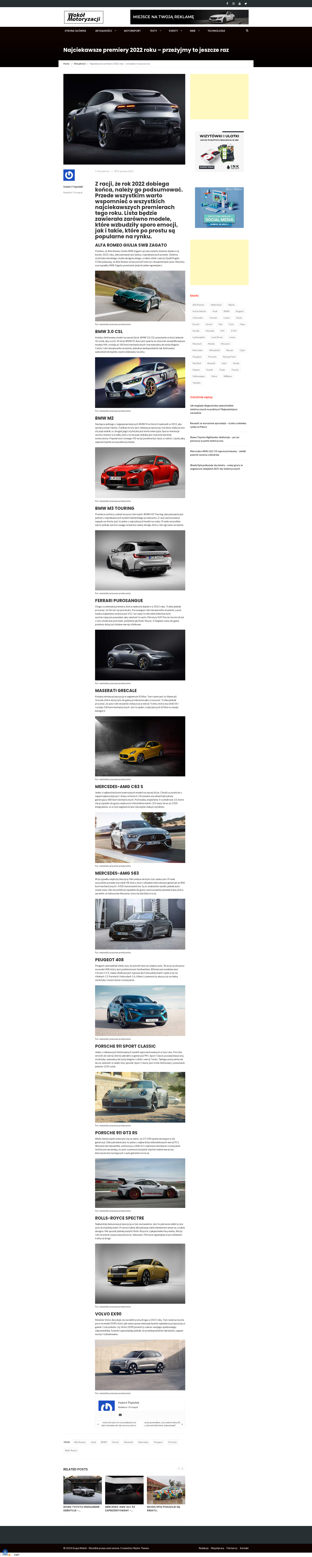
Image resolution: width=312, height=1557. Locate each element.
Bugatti (240, 311)
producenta (125, 324)
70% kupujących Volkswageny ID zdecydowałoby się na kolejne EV (118, 1424)
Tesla (222, 369)
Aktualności (103, 30)
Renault (211, 363)
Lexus (232, 337)
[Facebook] (227, 3)
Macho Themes (141, 1548)
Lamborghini (199, 337)
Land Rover (217, 337)
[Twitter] (246, 3)
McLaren (225, 343)
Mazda (211, 343)
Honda (196, 330)
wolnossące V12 (123, 613)
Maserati (128, 1442)
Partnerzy (232, 1548)
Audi (93, 1442)
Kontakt (244, 1548)
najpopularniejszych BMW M (132, 424)
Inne (192, 30)
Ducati (196, 324)
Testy (153, 30)
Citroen (213, 317)
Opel (242, 350)
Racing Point (229, 356)
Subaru (196, 369)
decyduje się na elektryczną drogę (130, 1319)
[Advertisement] (219, 96)
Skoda (236, 363)
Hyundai (210, 330)
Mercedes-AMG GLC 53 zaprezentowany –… (78, 1508)
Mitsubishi (214, 350)
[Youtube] (239, 3)
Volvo (214, 376)
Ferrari (115, 1442)
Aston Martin (199, 311)
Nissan (229, 350)
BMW (104, 1442)
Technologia (216, 30)
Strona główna (75, 30)
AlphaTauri (216, 304)
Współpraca (217, 1548)
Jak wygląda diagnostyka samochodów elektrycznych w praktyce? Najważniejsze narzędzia (213, 409)
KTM (233, 330)
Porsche (172, 1442)
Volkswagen (199, 376)
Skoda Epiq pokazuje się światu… (121, 1508)
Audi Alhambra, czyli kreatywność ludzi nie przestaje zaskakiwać (162, 1424)
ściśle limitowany (163, 1062)
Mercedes (143, 1442)
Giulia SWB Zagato (131, 251)
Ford (231, 324)
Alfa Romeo (80, 1442)
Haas (242, 324)
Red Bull (197, 363)
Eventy (173, 30)
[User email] (120, 1415)
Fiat (220, 324)
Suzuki (209, 369)
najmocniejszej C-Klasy (114, 796)
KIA (223, 330)
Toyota (235, 369)
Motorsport (132, 30)
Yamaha (196, 382)
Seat (224, 363)
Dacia (239, 317)
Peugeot (158, 1442)
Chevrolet (198, 317)
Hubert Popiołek (73, 186)
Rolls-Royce (71, 1450)
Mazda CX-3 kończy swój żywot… (164, 1508)
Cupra (227, 317)
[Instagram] (233, 3)
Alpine (231, 304)
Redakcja (203, 1548)
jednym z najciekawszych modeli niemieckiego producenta (125, 517)
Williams (228, 376)
